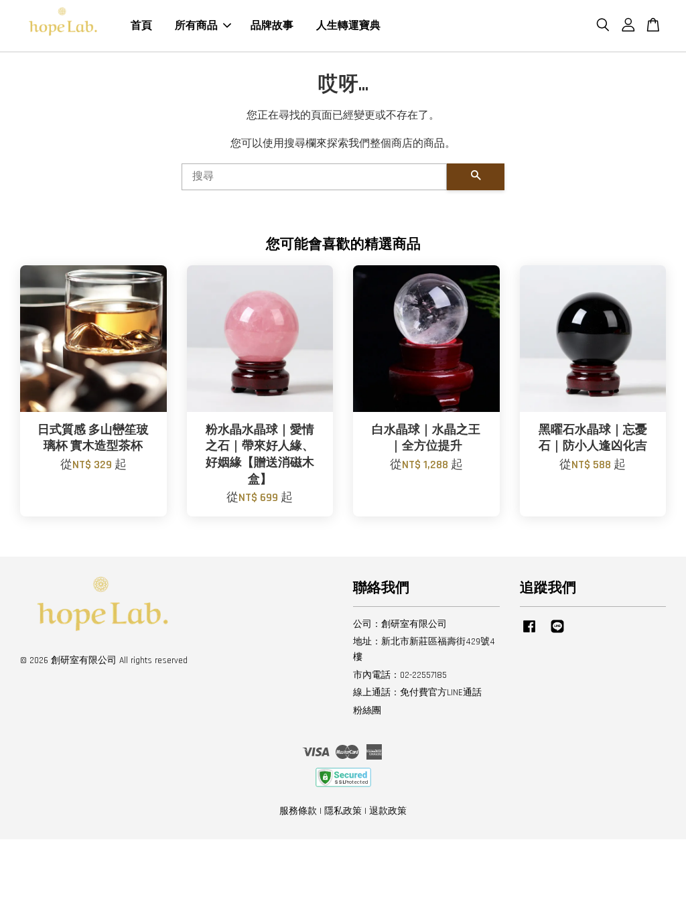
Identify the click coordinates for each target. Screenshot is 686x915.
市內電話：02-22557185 (400, 675)
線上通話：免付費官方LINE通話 (417, 693)
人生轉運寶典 (348, 26)
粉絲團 (367, 711)
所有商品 (196, 26)
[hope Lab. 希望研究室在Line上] (557, 633)
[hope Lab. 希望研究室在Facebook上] (529, 633)
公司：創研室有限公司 (400, 624)
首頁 (141, 26)
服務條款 (298, 811)
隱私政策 (343, 811)
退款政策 (388, 811)
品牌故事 (272, 26)
